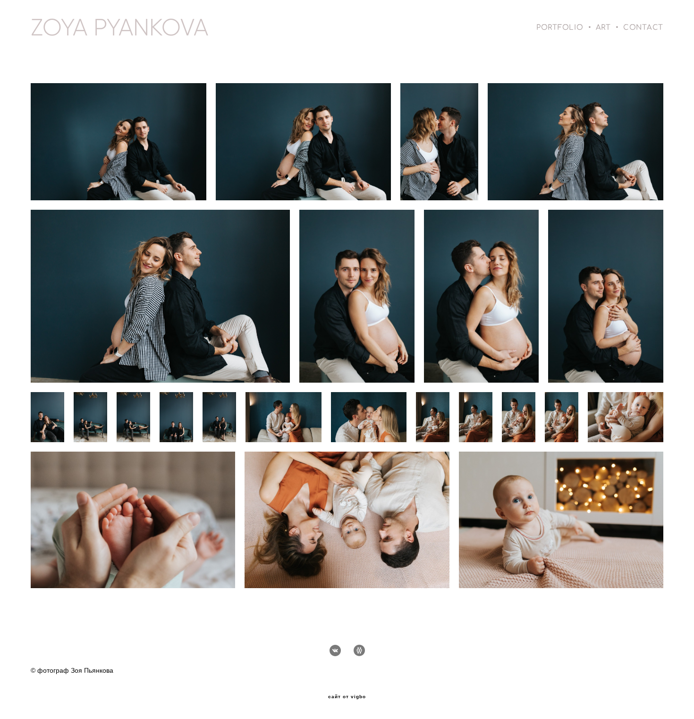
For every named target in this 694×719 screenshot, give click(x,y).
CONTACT (643, 27)
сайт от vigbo (347, 696)
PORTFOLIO (560, 27)
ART (603, 27)
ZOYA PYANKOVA (119, 27)
